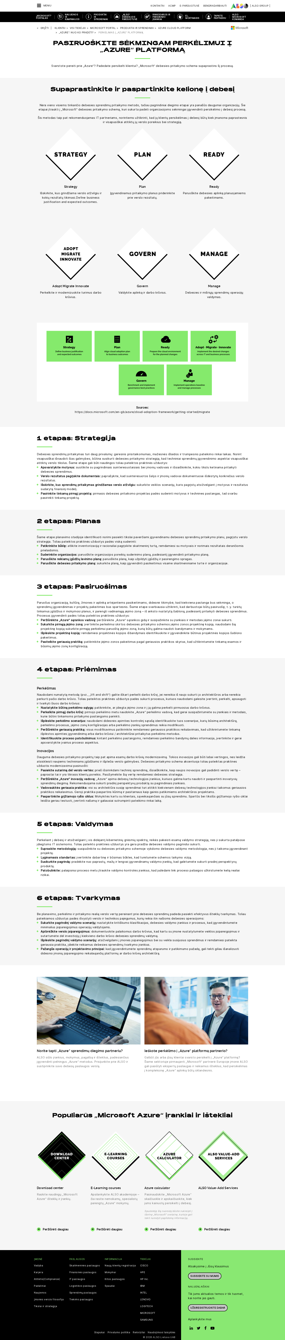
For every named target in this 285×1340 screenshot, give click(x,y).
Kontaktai (157, 5)
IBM (142, 1286)
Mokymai (110, 1272)
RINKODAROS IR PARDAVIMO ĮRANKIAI (161, 16)
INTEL (143, 1292)
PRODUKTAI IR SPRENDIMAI (101, 16)
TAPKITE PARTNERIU (220, 16)
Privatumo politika (119, 1332)
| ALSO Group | (260, 5)
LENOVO (145, 1299)
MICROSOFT (147, 1313)
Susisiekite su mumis (204, 1276)
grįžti (45, 28)
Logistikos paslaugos (82, 1286)
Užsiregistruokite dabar (207, 1307)
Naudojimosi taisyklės (161, 1332)
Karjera (38, 1272)
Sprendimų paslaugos (83, 1292)
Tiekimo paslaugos (81, 1299)
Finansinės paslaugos (83, 1272)
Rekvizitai (139, 1332)
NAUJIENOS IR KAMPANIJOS (72, 16)
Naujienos (40, 1292)
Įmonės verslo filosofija (49, 1299)
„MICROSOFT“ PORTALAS (43, 17)
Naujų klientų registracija (120, 1265)
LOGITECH (146, 1306)
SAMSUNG (146, 1319)
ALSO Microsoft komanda (239, 16)
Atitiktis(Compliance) (47, 1279)
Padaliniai (40, 1286)
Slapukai (99, 1332)
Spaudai (110, 1286)
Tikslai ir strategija (45, 1306)
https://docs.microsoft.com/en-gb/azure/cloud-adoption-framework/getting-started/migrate (142, 412)
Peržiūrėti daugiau (56, 1229)
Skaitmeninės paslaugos (84, 1265)
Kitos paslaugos (115, 1279)
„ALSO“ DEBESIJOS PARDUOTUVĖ (129, 16)
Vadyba (38, 1265)
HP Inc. (144, 1279)
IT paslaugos (77, 1279)
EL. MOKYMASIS (192, 16)
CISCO (144, 1265)
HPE (142, 1272)
